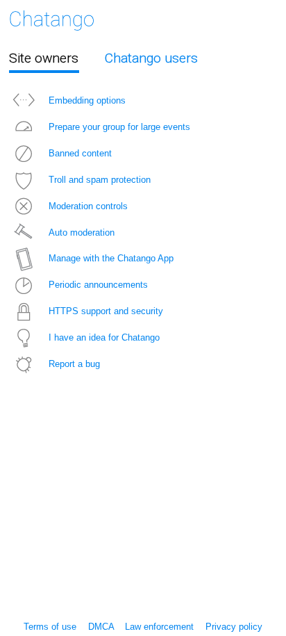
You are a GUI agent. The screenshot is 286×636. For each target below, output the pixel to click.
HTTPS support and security (106, 311)
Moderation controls (88, 206)
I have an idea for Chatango (104, 337)
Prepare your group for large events (119, 127)
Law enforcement (159, 626)
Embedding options (87, 100)
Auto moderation (82, 232)
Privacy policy (233, 626)
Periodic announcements (98, 284)
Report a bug (74, 364)
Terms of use (50, 626)
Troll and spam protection (100, 179)
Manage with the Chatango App (111, 258)
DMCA (101, 626)
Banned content (80, 153)
